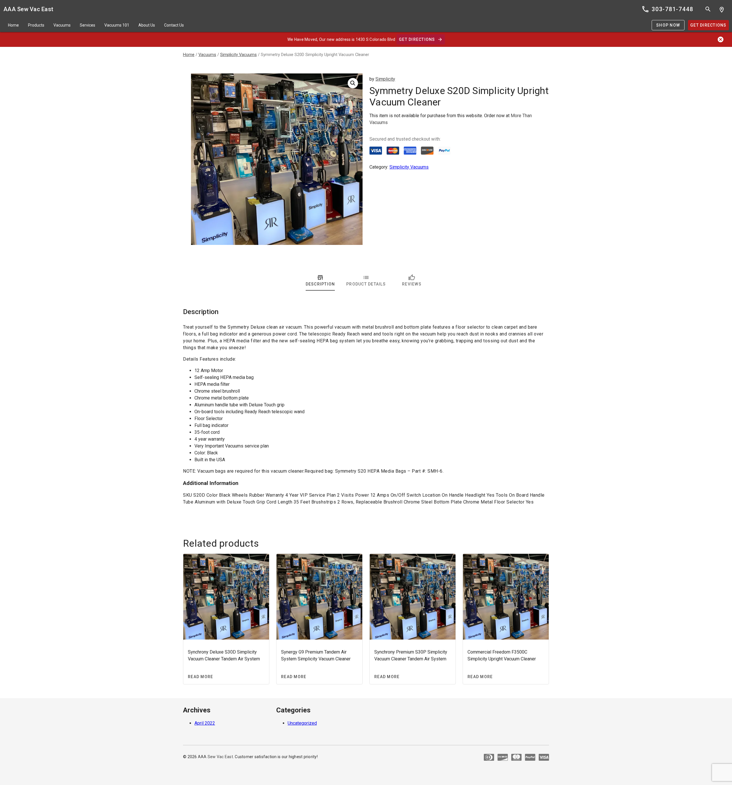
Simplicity (385, 79)
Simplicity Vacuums (238, 54)
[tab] (320, 280)
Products (36, 25)
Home (13, 25)
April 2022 (204, 723)
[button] (353, 83)
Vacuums (62, 25)
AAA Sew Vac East (28, 9)
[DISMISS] (720, 39)
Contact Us (174, 25)
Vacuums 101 (116, 25)
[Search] (708, 9)
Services (87, 25)
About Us (146, 25)
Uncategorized (302, 723)
